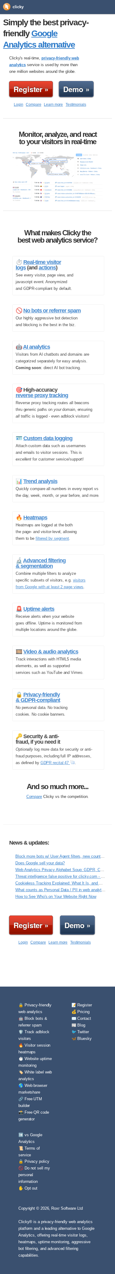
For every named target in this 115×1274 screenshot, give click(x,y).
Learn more (53, 104)
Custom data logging (47, 438)
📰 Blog (78, 1025)
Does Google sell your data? (40, 863)
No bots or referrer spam (52, 311)
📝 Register (81, 1005)
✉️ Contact (81, 1018)
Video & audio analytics (50, 652)
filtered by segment (52, 538)
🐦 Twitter (80, 1032)
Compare (33, 104)
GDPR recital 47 (55, 762)
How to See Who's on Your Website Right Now (55, 896)
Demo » (76, 89)
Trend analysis (40, 481)
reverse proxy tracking (42, 395)
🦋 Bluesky (81, 1038)
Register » (30, 89)
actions (47, 268)
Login (18, 104)
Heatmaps (35, 517)
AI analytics (36, 347)
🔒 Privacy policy (33, 1161)
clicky (18, 7)
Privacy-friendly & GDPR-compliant (38, 697)
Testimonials (76, 104)
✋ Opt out (27, 1188)
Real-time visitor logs (38, 265)
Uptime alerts (38, 609)
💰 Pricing (80, 1011)
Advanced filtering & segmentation (41, 563)
